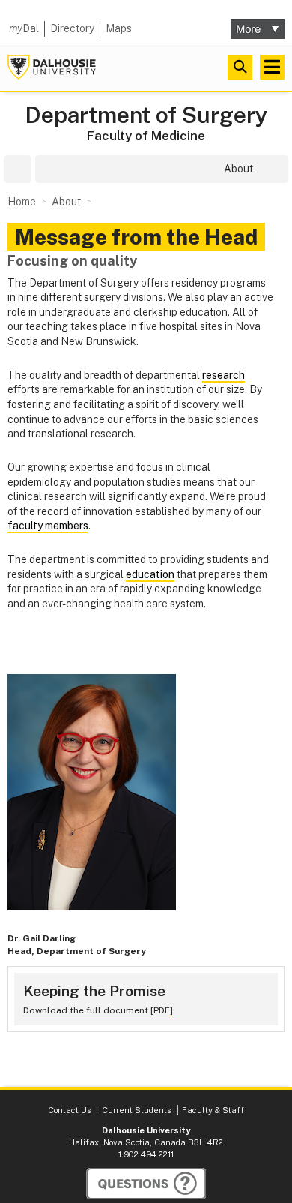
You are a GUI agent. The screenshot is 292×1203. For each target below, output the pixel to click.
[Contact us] (146, 1183)
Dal (24, 28)
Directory (72, 28)
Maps (119, 28)
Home (21, 202)
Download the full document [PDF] (98, 1010)
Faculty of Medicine (146, 135)
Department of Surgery (146, 115)
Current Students (136, 1110)
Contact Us (69, 1110)
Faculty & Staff (213, 1110)
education (150, 574)
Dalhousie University (51, 67)
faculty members (47, 526)
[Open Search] (240, 67)
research (223, 375)
